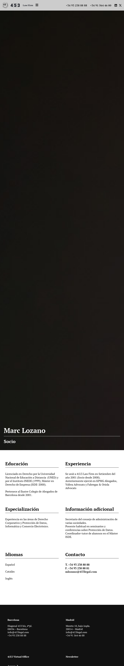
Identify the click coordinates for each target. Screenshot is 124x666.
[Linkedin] (115, 5)
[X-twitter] (120, 5)
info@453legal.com (18, 632)
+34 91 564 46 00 (75, 635)
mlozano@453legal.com (81, 571)
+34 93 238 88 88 (17, 635)
